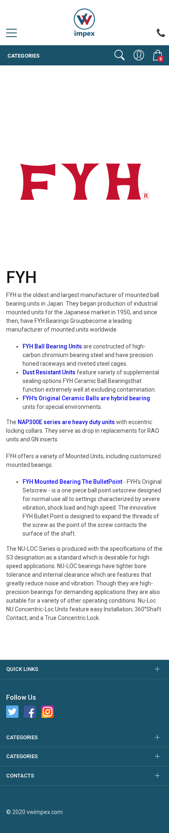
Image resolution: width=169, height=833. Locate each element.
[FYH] (84, 180)
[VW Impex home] (84, 22)
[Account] (138, 55)
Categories (22, 56)
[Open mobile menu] (11, 35)
